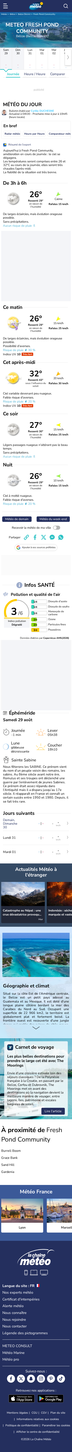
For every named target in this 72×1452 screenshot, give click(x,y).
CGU (34, 1413)
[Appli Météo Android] (50, 1399)
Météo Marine (13, 1352)
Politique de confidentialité (21, 1425)
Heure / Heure (34, 74)
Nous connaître (14, 1312)
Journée (13, 74)
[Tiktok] (61, 1379)
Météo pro (10, 1359)
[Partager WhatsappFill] (60, 537)
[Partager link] (26, 537)
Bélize (12, 14)
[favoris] (65, 28)
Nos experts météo (17, 1292)
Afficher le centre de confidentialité (37, 1432)
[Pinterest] (51, 1379)
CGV (44, 1413)
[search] (66, 6)
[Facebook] (11, 1379)
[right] (68, 57)
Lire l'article (53, 1111)
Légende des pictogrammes (25, 1333)
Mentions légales (17, 1413)
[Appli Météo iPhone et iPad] (22, 1399)
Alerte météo (13, 1306)
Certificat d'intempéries (21, 1299)
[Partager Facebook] (35, 537)
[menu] (6, 6)
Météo (4, 14)
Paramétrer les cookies (56, 1425)
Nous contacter (14, 1326)
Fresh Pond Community (44, 14)
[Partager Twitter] (43, 537)
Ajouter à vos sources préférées (39, 547)
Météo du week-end (53, 519)
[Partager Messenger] (52, 537)
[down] (36, 1028)
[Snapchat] (31, 1379)
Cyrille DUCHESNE (42, 111)
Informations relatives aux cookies (38, 1419)
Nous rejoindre (14, 1319)
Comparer (57, 74)
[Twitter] (21, 1379)
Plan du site (57, 1413)
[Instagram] (41, 1379)
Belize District (24, 14)
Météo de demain (17, 519)
